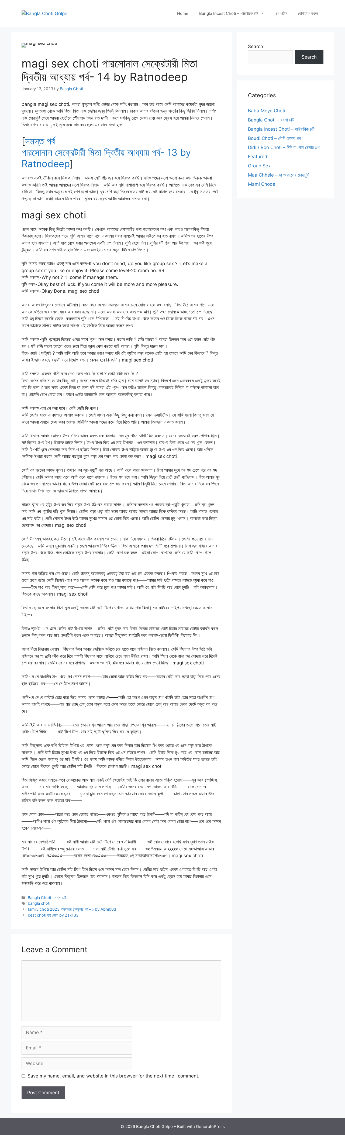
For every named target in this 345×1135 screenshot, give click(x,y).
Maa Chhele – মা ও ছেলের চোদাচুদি (278, 175)
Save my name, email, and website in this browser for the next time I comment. (113, 1076)
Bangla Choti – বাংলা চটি (271, 120)
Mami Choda (261, 184)
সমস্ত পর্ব (40, 141)
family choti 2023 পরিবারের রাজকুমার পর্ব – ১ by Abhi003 (72, 909)
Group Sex (259, 165)
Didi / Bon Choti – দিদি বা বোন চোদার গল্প (283, 147)
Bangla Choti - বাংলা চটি (47, 897)
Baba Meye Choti (266, 110)
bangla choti (39, 903)
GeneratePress (210, 1126)
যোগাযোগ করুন (308, 13)
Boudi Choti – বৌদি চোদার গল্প (274, 138)
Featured (257, 156)
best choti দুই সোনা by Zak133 (53, 915)
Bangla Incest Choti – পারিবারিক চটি (228, 13)
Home (182, 13)
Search (255, 46)
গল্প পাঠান (281, 13)
